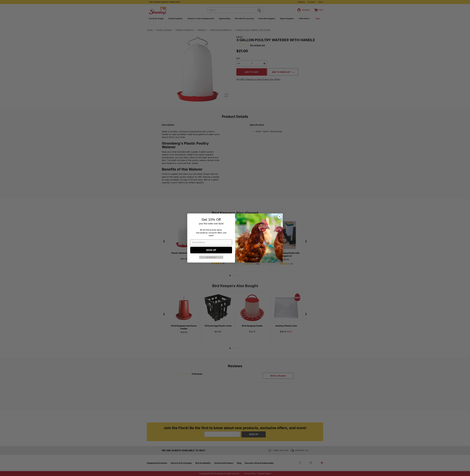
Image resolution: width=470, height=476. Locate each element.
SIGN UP (211, 250)
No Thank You (211, 257)
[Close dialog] (279, 216)
